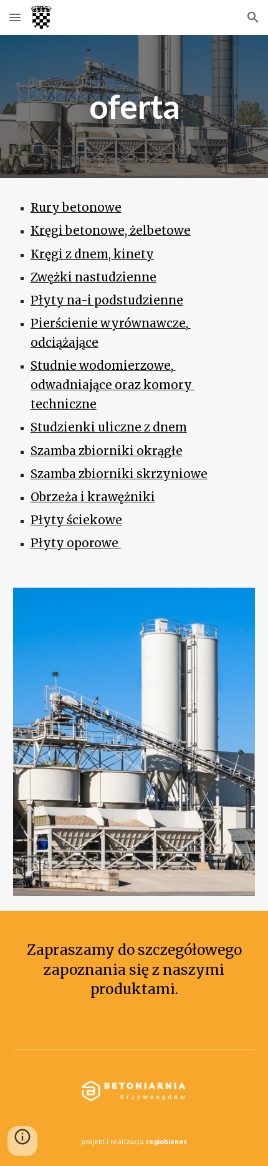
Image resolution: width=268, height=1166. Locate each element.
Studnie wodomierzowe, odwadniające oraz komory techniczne (112, 385)
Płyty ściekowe (76, 520)
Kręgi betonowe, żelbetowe (111, 230)
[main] (134, 106)
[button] (15, 17)
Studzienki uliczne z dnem (109, 427)
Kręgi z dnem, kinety (92, 254)
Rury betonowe (76, 207)
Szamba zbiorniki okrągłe (107, 451)
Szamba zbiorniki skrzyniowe (119, 474)
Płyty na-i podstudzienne (107, 300)
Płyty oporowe (76, 543)
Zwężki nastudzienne (93, 277)
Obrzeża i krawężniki (93, 497)
